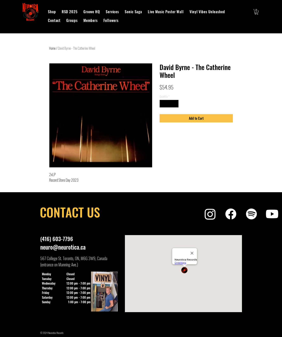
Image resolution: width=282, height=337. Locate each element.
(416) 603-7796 (56, 239)
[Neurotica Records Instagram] (210, 214)
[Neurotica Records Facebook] (231, 214)
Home (52, 48)
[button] (256, 11)
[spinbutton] (169, 103)
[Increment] (175, 103)
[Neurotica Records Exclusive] (272, 214)
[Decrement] (162, 103)
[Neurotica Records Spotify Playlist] (251, 214)
